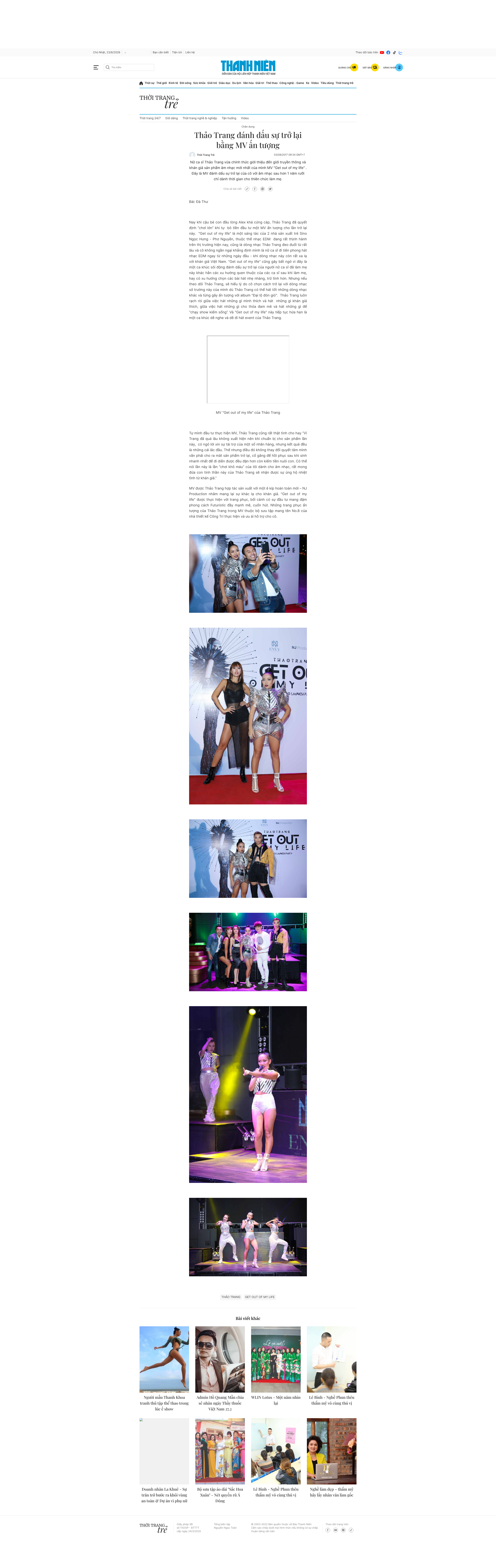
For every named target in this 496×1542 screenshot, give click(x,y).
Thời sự (150, 83)
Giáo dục (224, 83)
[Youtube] (382, 52)
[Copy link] (247, 189)
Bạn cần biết (161, 52)
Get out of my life (260, 1297)
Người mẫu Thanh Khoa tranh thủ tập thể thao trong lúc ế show (164, 1403)
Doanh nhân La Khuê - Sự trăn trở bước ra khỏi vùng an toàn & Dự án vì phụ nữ (164, 1495)
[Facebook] (388, 52)
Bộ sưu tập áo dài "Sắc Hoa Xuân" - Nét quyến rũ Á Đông (220, 1495)
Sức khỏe (199, 83)
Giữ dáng (171, 118)
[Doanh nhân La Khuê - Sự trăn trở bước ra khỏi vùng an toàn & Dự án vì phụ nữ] (164, 1451)
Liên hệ (190, 52)
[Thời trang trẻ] (161, 102)
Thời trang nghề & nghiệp (200, 118)
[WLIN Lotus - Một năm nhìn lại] (276, 1359)
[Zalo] (400, 52)
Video (315, 83)
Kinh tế (173, 83)
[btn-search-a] (107, 67)
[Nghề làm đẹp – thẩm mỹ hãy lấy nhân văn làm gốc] (331, 1451)
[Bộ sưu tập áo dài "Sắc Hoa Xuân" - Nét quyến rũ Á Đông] (220, 1451)
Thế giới (161, 83)
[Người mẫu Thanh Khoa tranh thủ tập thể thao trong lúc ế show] (164, 1359)
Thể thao (271, 83)
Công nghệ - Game (291, 83)
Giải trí (260, 83)
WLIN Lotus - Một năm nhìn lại (276, 1400)
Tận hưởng (229, 118)
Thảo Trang (230, 1297)
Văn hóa (248, 83)
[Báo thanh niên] (248, 67)
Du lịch (236, 83)
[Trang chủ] (141, 83)
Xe (307, 83)
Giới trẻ (212, 83)
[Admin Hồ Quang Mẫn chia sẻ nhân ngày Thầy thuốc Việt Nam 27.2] (220, 1359)
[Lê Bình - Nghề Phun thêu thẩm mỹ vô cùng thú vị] (331, 1359)
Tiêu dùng (327, 83)
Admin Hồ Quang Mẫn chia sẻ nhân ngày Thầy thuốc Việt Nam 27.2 (220, 1403)
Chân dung (248, 126)
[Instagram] (343, 1530)
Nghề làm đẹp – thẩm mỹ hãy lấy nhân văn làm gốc (331, 1492)
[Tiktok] (394, 52)
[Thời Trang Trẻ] (192, 155)
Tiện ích (177, 52)
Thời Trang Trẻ (205, 155)
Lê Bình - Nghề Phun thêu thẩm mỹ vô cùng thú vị (331, 1400)
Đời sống (185, 83)
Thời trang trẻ (344, 83)
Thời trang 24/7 (150, 118)
